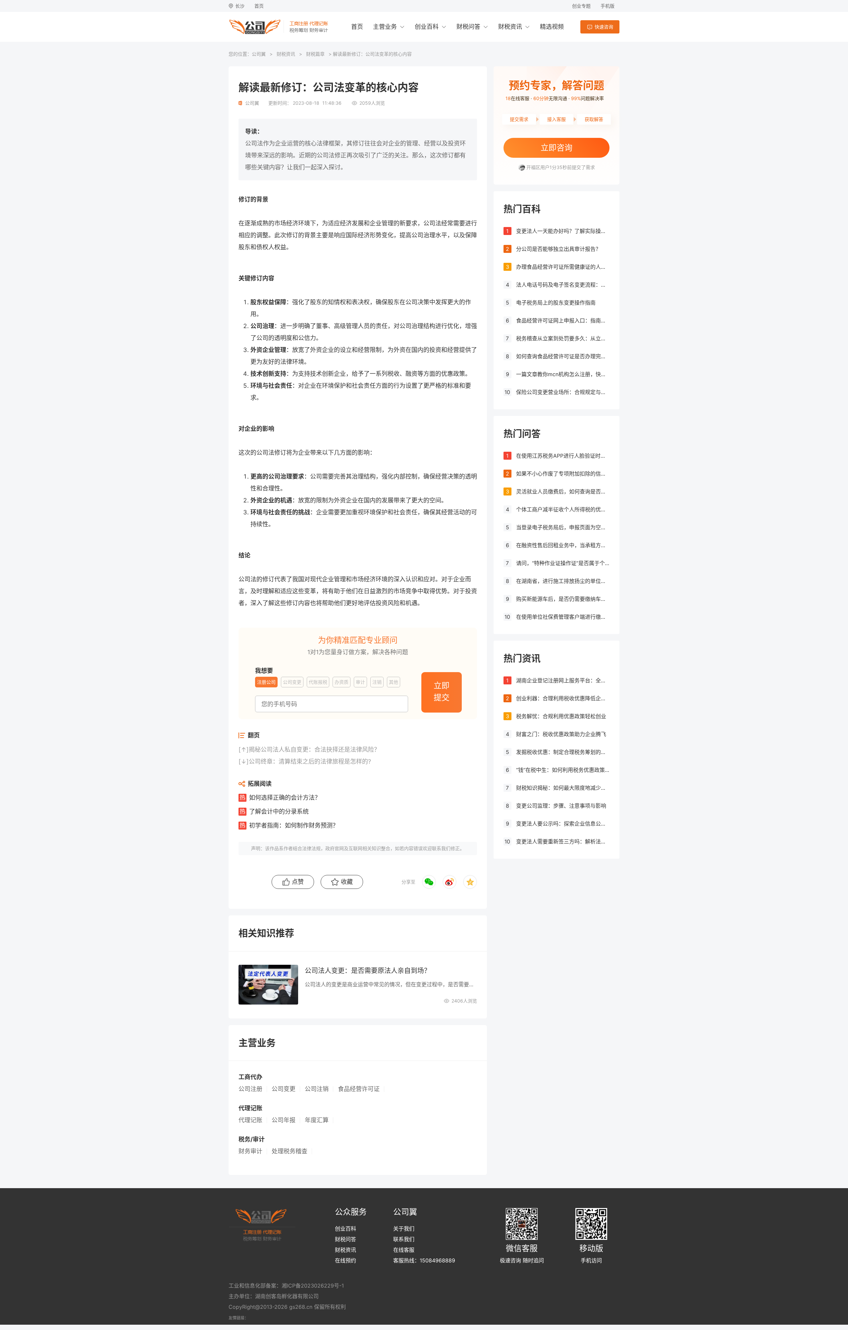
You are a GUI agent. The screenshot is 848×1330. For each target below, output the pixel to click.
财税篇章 (315, 54)
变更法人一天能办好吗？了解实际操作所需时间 (563, 231)
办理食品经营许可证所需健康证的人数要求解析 (563, 267)
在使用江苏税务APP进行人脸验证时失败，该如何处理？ (563, 456)
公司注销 (317, 1089)
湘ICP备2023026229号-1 (313, 1285)
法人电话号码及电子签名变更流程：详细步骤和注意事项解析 (563, 285)
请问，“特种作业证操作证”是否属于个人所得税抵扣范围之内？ (563, 563)
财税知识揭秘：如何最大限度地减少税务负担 (563, 788)
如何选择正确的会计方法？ (285, 797)
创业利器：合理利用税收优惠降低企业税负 (563, 698)
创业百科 (427, 26)
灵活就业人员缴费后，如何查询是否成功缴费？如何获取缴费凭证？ (563, 491)
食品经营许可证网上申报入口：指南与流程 (563, 320)
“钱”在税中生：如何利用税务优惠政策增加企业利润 (563, 770)
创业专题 (581, 6)
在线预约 (345, 1260)
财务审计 (250, 1151)
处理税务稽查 (289, 1151)
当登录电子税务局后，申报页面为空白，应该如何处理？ (563, 527)
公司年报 (283, 1120)
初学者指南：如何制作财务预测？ (294, 825)
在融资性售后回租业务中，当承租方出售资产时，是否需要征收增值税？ (563, 545)
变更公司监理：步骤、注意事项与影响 (561, 806)
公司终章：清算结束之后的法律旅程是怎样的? (310, 761)
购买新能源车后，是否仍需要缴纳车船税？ (563, 599)
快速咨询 (604, 26)
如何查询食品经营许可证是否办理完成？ (563, 356)
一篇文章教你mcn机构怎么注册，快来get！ (563, 374)
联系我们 (403, 1239)
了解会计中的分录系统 (279, 811)
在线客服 (403, 1249)
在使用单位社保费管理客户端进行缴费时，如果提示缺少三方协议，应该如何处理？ (563, 617)
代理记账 (250, 1120)
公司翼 (259, 54)
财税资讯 (510, 26)
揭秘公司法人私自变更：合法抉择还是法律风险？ (314, 749)
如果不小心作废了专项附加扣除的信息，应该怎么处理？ (563, 474)
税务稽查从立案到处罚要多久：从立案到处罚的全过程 (563, 338)
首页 (259, 6)
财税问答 (468, 26)
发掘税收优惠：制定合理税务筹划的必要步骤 (563, 752)
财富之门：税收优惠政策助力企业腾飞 (561, 734)
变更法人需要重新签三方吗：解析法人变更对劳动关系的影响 (563, 841)
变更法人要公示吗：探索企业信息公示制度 (563, 824)
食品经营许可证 (359, 1089)
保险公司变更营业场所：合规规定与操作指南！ (563, 392)
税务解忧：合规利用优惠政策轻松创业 (561, 716)
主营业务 (385, 26)
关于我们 (403, 1228)
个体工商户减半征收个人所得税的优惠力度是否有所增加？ (563, 509)
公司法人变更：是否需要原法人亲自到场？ (368, 971)
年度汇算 (317, 1120)
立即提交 (442, 691)
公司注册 (250, 1089)
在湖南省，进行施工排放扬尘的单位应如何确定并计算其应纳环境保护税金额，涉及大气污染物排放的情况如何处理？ (563, 581)
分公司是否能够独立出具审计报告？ (558, 249)
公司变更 (283, 1089)
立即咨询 (556, 147)
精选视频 (552, 26)
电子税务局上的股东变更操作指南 (556, 303)
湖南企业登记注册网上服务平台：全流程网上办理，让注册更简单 (563, 680)
